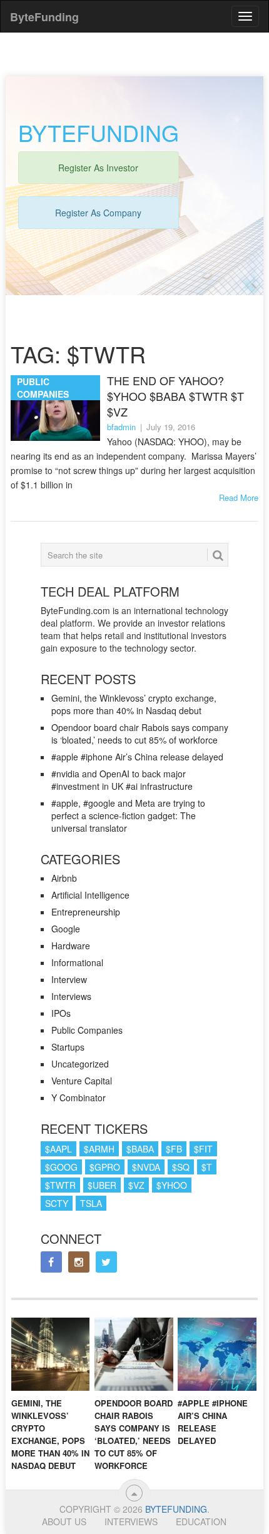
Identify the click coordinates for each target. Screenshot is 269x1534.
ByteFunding (176, 1509)
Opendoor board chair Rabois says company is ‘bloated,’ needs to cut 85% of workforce (139, 733)
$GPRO (104, 1167)
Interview (69, 979)
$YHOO (171, 1185)
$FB (174, 1149)
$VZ (136, 1185)
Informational (77, 962)
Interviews (71, 996)
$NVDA (146, 1167)
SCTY (56, 1203)
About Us (64, 1521)
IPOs (61, 1013)
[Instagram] (78, 1262)
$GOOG (61, 1167)
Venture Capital (81, 1080)
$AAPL (58, 1149)
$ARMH (99, 1149)
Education (201, 1521)
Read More (238, 497)
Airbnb (64, 878)
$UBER (102, 1185)
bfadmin (121, 427)
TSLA (91, 1203)
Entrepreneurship (85, 912)
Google (65, 928)
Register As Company (98, 212)
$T (206, 1167)
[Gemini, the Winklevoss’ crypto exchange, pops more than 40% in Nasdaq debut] (50, 1354)
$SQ (181, 1167)
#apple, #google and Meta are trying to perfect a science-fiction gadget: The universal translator (128, 815)
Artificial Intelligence (90, 895)
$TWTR (60, 1185)
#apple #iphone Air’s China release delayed (137, 756)
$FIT (203, 1149)
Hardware (70, 945)
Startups (67, 1047)
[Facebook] (51, 1262)
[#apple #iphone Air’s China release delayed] (217, 1354)
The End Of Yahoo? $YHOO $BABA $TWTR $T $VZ (175, 396)
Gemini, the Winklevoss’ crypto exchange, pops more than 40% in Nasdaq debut (133, 704)
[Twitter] (106, 1262)
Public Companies (87, 1030)
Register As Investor (98, 167)
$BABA (140, 1149)
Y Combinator (78, 1097)
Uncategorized (80, 1063)
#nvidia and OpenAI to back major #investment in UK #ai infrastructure (122, 779)
